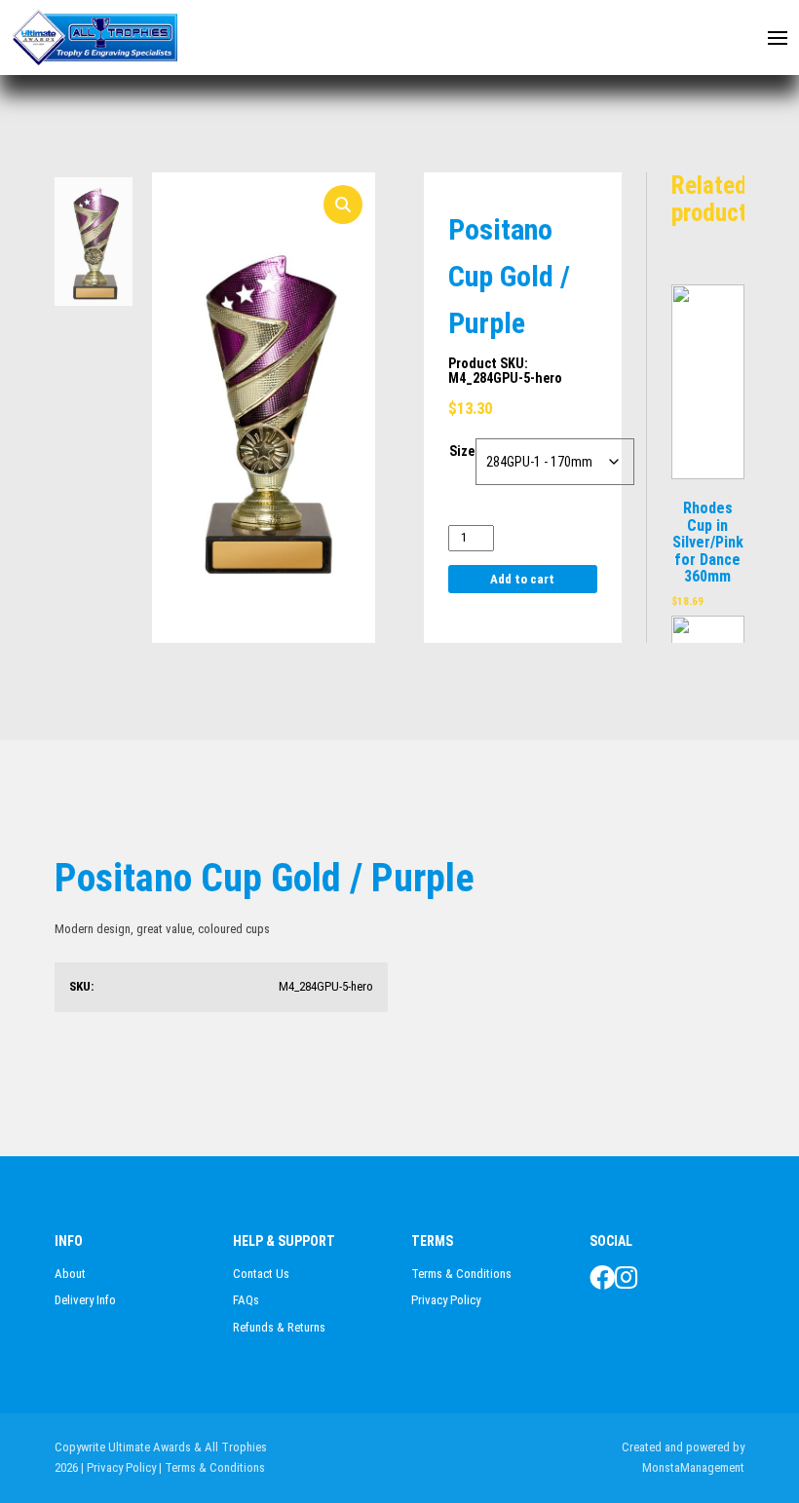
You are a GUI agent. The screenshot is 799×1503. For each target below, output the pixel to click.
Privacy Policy (445, 1300)
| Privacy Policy (118, 1467)
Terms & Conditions (461, 1273)
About (70, 1273)
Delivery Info (85, 1300)
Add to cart (522, 579)
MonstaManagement (693, 1467)
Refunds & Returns (279, 1327)
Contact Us (261, 1273)
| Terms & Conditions (212, 1467)
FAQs (246, 1300)
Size (462, 451)
